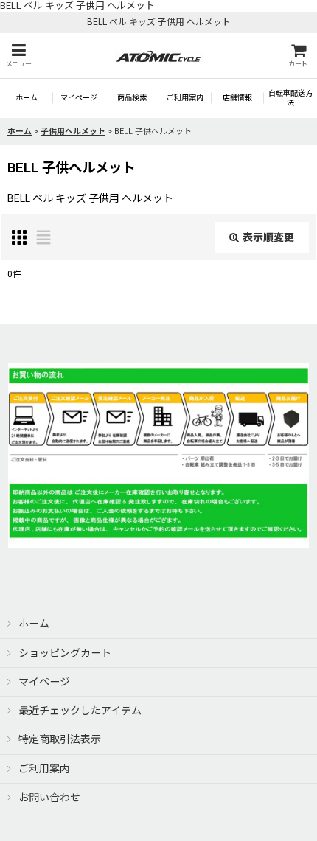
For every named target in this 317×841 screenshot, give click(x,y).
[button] (18, 56)
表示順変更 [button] (268, 237)
